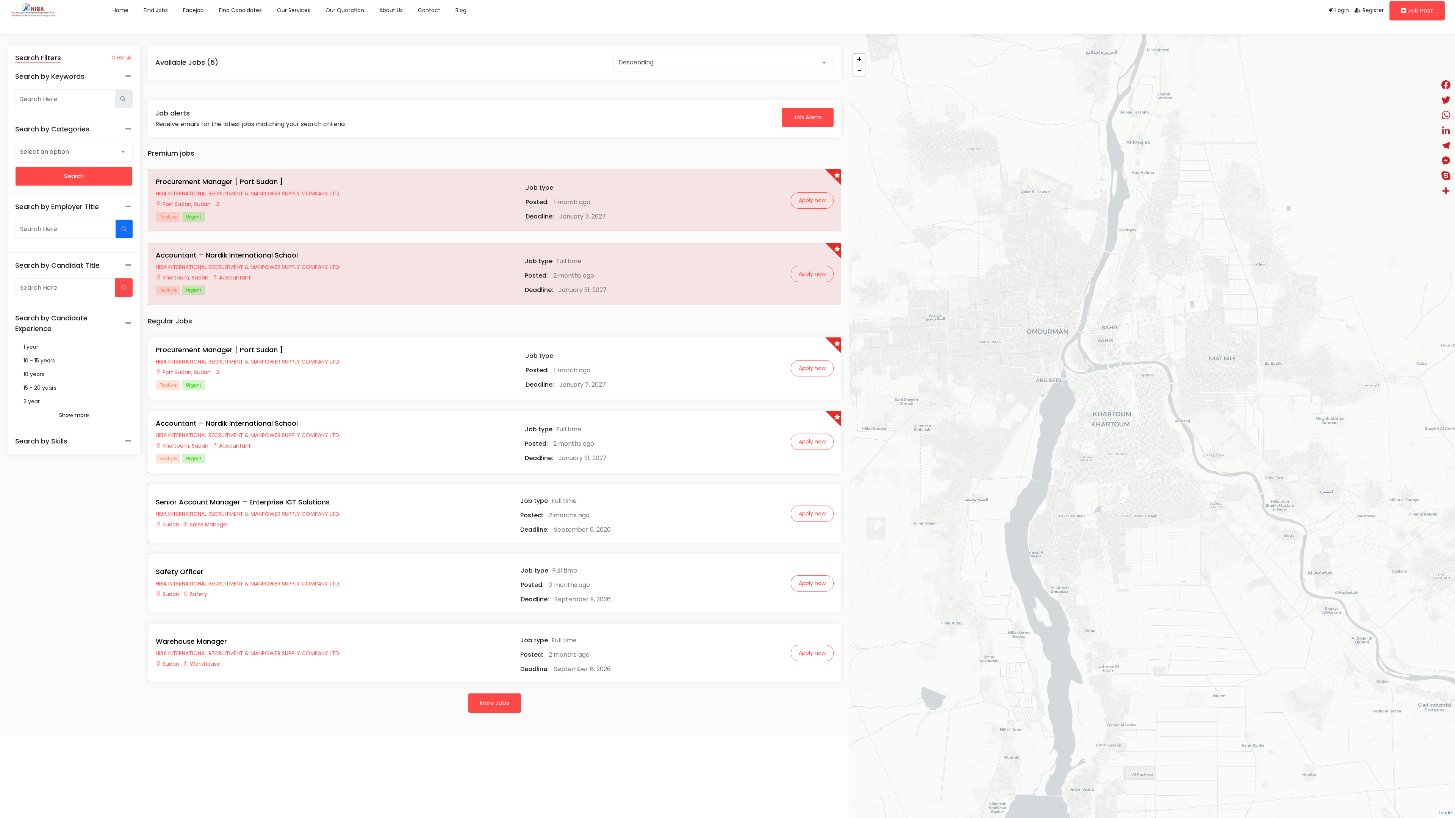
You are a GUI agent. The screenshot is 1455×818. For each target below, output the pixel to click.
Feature (168, 217)
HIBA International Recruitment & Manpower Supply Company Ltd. (248, 193)
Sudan (201, 204)
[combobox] (74, 151)
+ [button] (859, 59)
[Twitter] (1445, 100)
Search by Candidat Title (57, 265)
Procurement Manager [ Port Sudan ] (219, 181)
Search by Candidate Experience (51, 323)
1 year (30, 347)
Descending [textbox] (636, 62)
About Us (391, 10)
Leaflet (1446, 813)
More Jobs (494, 703)
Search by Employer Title (57, 206)
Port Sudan (177, 204)
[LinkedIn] (1445, 130)
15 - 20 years (39, 388)
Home (120, 10)
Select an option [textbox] (44, 151)
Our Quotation (344, 10)
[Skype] (1445, 175)
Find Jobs (156, 10)
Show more (74, 415)
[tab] (74, 441)
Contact (429, 10)
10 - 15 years (39, 360)
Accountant (235, 277)
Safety (198, 594)
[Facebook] (1445, 84)
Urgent (193, 217)
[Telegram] (1445, 145)
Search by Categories (52, 129)
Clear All (122, 57)
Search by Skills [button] (41, 441)
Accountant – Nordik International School (227, 255)
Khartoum (176, 277)
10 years (33, 374)
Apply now (812, 200)
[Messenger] (1445, 160)
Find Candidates (240, 10)
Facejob (193, 10)
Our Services (293, 10)
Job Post (1420, 10)
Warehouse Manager (191, 641)
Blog (460, 10)
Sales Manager (209, 524)
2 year (31, 401)
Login (1342, 10)
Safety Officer (179, 571)
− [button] (859, 70)
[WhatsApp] (1445, 115)
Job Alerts (807, 117)
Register (1373, 10)
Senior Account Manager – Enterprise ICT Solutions (243, 502)
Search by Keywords (49, 76)
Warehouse (205, 664)
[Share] (1445, 190)
